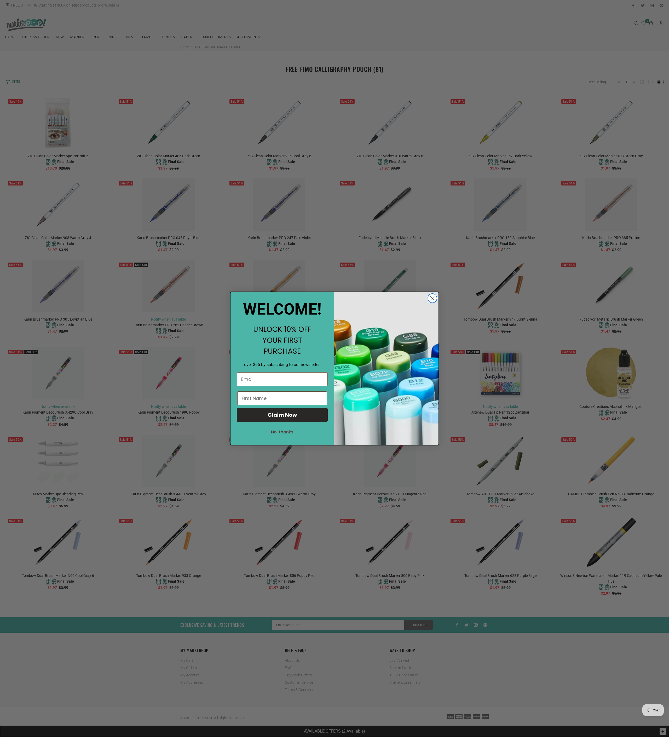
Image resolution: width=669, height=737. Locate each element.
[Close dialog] (432, 298)
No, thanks (282, 432)
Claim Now (282, 415)
